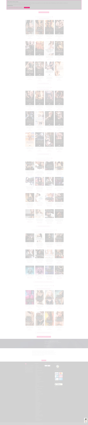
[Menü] (86, 418)
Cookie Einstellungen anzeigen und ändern (15, 7)
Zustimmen (26, 7)
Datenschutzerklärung (10, 5)
